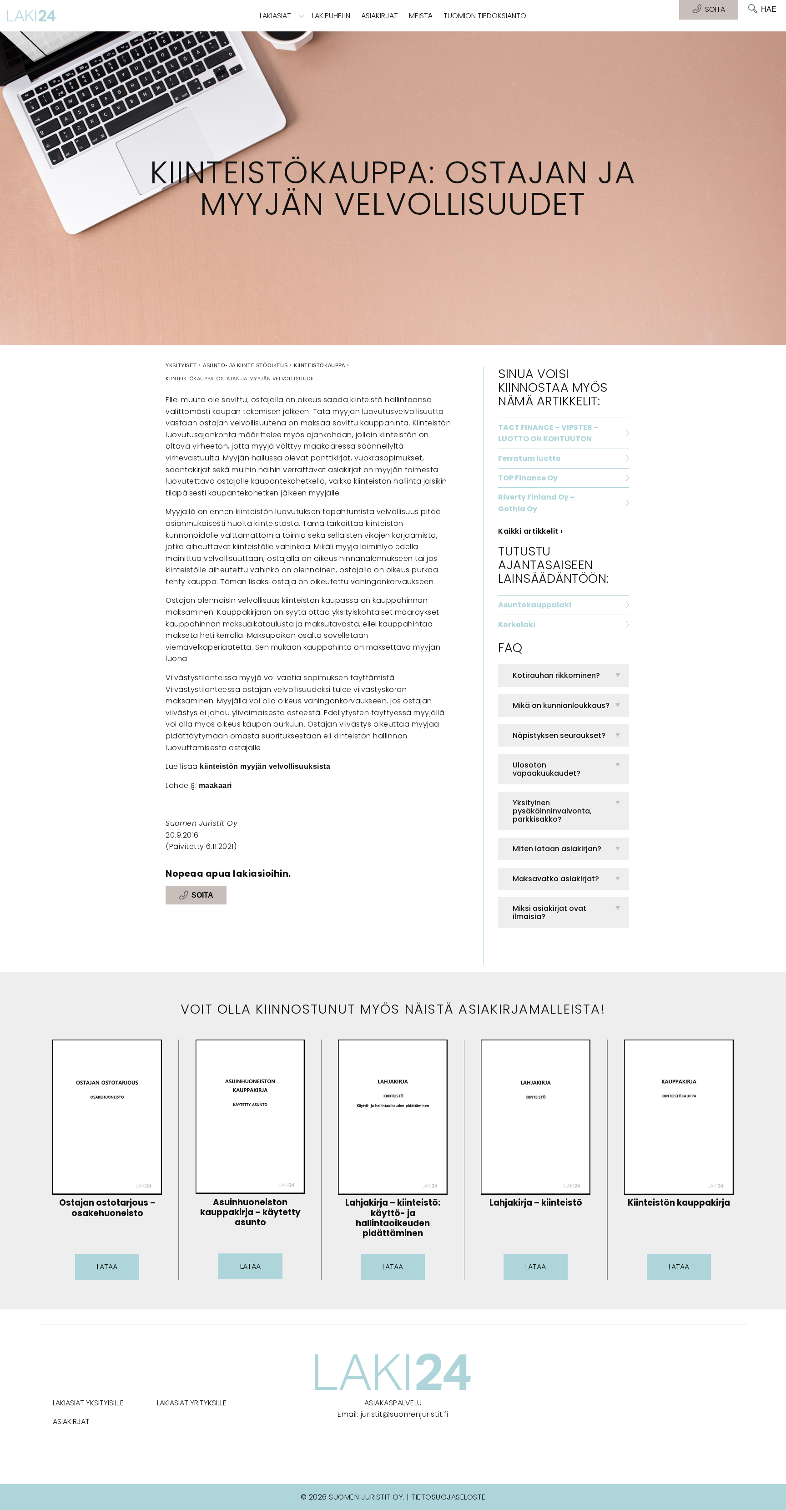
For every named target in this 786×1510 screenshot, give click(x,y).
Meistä (421, 15)
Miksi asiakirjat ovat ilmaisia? (549, 912)
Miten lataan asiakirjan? (557, 848)
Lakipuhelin (331, 15)
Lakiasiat (275, 15)
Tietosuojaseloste (448, 1497)
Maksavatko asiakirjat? (556, 879)
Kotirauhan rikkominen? (556, 675)
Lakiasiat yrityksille (192, 1403)
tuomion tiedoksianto (484, 15)
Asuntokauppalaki (534, 605)
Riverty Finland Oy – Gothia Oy (536, 503)
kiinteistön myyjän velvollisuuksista (265, 766)
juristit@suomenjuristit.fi (404, 1414)
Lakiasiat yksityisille (88, 1403)
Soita (202, 895)
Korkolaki (516, 624)
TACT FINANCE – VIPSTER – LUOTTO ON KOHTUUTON (548, 433)
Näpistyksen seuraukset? (559, 735)
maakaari (215, 785)
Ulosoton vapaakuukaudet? (546, 769)
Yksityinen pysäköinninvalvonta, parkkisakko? (552, 811)
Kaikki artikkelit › (530, 531)
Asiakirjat (379, 15)
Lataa (107, 1267)
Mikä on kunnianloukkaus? (561, 705)
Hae (768, 9)
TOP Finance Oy (528, 478)
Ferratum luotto (529, 458)
